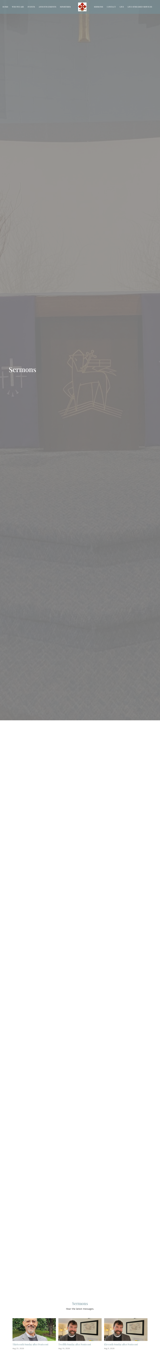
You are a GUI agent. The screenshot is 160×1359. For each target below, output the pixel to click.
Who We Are (18, 7)
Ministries (65, 7)
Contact (111, 7)
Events (31, 7)
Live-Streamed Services (140, 7)
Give (122, 7)
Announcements (47, 7)
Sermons (98, 7)
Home (5, 7)
